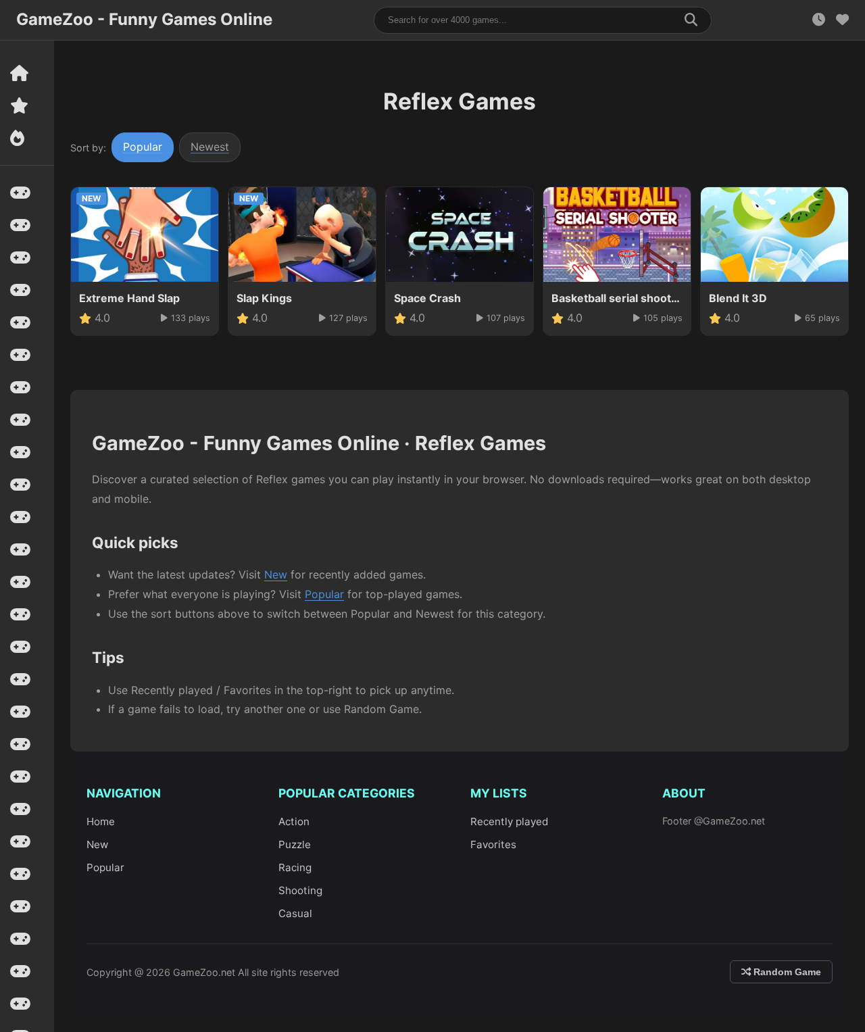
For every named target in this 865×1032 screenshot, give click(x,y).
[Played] (818, 19)
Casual (295, 913)
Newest (210, 146)
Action (294, 821)
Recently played (509, 821)
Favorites (493, 844)
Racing (295, 867)
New (275, 574)
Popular (142, 146)
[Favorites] (842, 19)
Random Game (786, 971)
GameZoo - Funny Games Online (144, 19)
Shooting (300, 890)
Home (100, 821)
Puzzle (294, 844)
